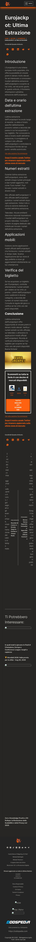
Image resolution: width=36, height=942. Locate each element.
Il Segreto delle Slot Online (17, 862)
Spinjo (19, 393)
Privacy (18, 895)
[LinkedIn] (18, 49)
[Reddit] (23, 49)
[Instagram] (10, 847)
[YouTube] (16, 847)
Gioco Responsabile (18, 884)
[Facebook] (7, 49)
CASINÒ (18, 874)
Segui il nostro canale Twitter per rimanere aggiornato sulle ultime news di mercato (17, 160)
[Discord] (25, 847)
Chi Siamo (18, 889)
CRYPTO (17, 876)
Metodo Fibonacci (18, 859)
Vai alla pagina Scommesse (16, 153)
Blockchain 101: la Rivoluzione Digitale (18, 865)
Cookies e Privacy (18, 886)
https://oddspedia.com (17, 931)
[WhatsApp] (7, 54)
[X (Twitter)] (12, 49)
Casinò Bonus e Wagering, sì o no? (18, 854)
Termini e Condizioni (18, 892)
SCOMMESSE (18, 878)
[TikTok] (13, 847)
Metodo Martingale (18, 857)
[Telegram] (28, 49)
